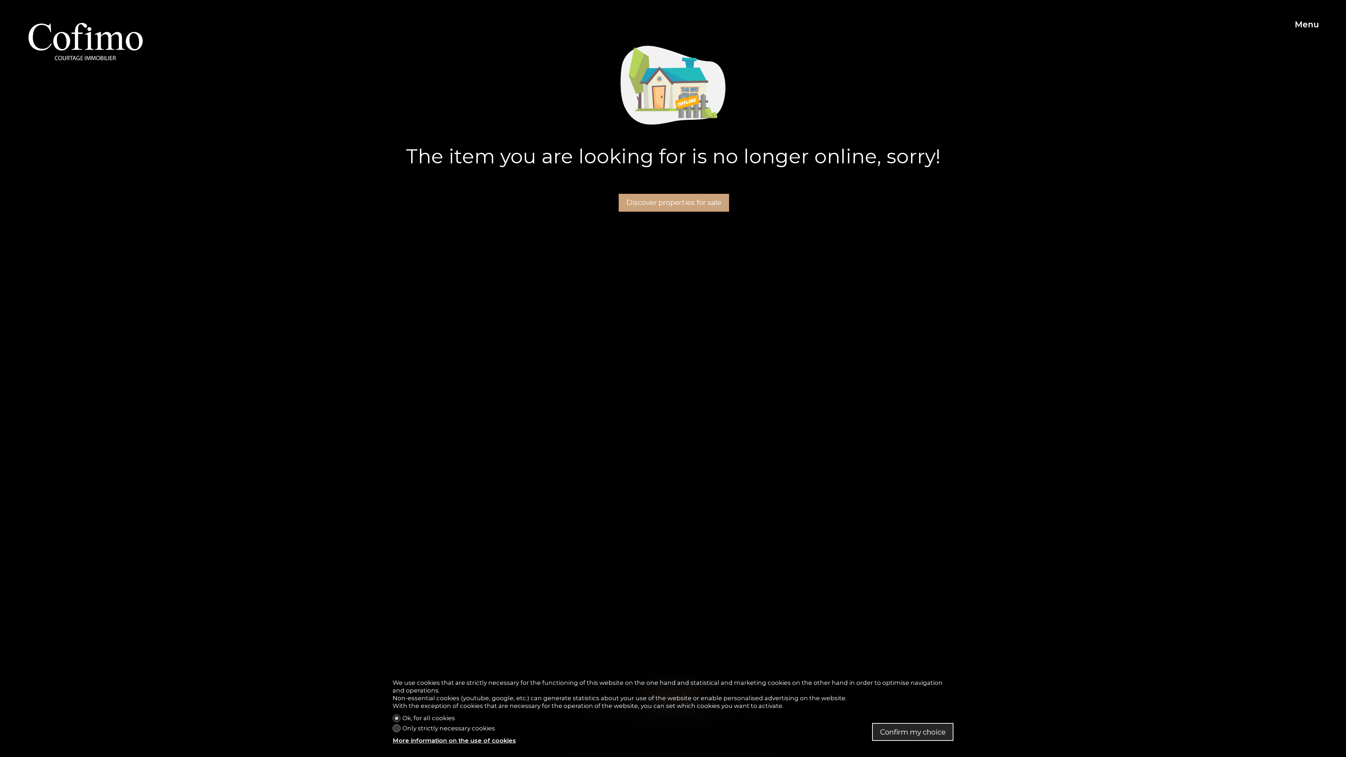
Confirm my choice (913, 732)
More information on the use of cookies (454, 740)
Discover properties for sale (673, 202)
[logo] (85, 41)
